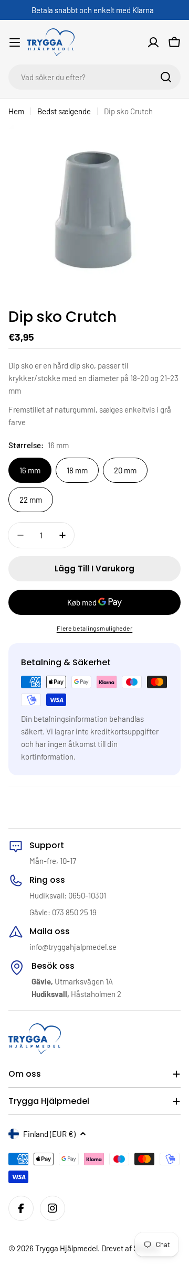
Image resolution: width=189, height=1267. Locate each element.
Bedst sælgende (64, 111)
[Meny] (14, 42)
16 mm (29, 470)
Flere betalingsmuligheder (95, 628)
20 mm (125, 470)
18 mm (77, 470)
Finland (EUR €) (49, 1134)
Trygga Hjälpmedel (66, 1248)
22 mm (30, 499)
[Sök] (166, 77)
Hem (16, 111)
